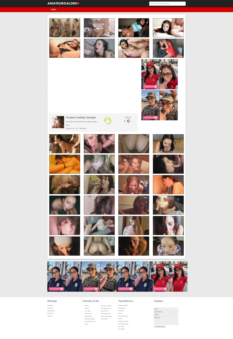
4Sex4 (120, 313)
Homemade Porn (106, 313)
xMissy (87, 308)
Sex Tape (87, 311)
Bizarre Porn (88, 313)
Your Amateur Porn (90, 321)
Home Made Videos (106, 316)
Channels (50, 308)
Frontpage (50, 305)
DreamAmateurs (123, 316)
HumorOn (121, 310)
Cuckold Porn (105, 319)
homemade (75, 128)
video (53, 10)
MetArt (87, 305)
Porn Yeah (121, 326)
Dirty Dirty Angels (90, 319)
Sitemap (49, 316)
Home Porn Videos (106, 305)
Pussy (86, 324)
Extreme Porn (105, 311)
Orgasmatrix (88, 316)
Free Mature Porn (106, 308)
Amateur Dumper (123, 321)
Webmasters (51, 310)
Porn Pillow (121, 329)
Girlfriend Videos (123, 305)
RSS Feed (50, 313)
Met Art (120, 318)
